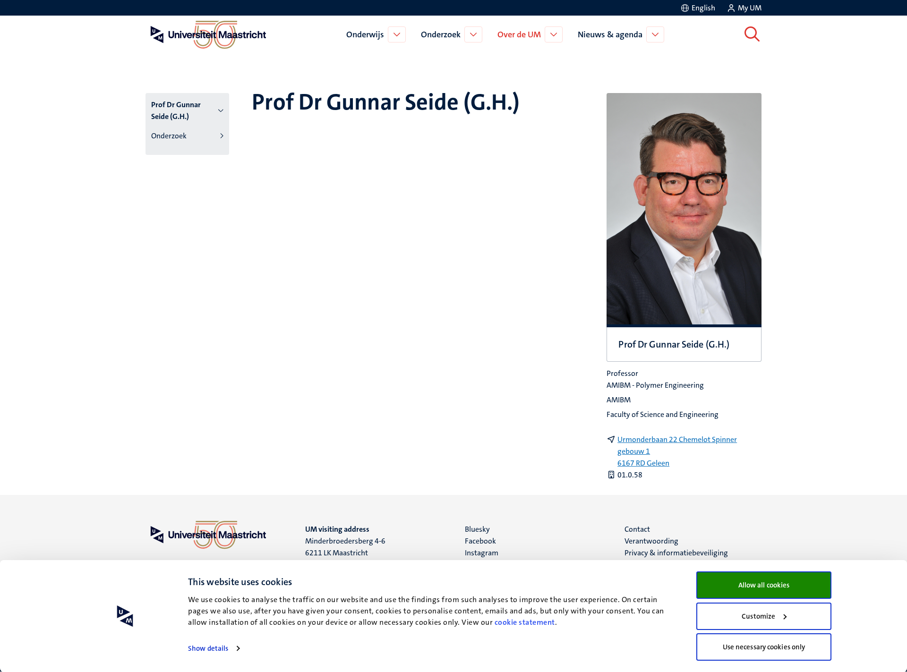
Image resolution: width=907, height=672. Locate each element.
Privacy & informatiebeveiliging (676, 553)
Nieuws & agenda (610, 34)
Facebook (480, 541)
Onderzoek (441, 34)
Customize (758, 616)
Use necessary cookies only (764, 647)
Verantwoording (651, 541)
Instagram (481, 553)
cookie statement (525, 622)
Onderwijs (365, 34)
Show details (208, 648)
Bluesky (477, 529)
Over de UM (519, 34)
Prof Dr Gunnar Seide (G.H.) (176, 110)
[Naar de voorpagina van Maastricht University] (206, 34)
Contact (637, 529)
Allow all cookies (764, 585)
